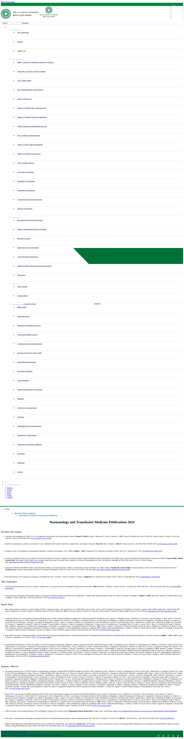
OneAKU (31, 735)
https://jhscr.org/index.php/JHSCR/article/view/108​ (26, 562)
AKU (174, 5)
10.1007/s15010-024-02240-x (110, 630)
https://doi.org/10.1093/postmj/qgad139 (81, 726)
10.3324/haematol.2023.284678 (39, 656)
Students (175, 8)
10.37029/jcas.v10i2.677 (56, 597)
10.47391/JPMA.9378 (166, 718)
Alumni (174, 10)
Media (174, 14)
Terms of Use (6, 735)
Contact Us (56, 735)
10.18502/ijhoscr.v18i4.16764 (150, 577)
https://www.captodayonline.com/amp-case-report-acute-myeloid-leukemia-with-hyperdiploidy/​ (145, 711)
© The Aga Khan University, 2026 (14, 732)
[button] (25, 23)
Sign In (48, 735)
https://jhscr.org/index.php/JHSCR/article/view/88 (113, 569)
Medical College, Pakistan (24, 513)
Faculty (174, 12)
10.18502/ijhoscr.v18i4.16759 (152, 551)
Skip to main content (8, 2)
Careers (175, 16)
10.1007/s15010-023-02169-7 (101, 705)
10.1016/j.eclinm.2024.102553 (19, 688)
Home (7, 509)
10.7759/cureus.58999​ (43, 637)
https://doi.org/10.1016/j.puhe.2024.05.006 (162, 611)
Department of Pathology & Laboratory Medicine (38, 515)
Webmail (39, 735)
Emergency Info (20, 735)
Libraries (175, 18)
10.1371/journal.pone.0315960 (41, 538)
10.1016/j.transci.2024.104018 (167, 544)
